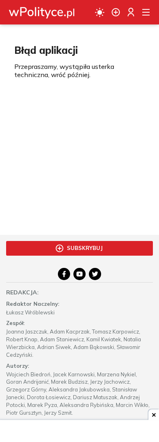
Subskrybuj (85, 248)
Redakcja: (22, 292)
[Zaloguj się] (131, 12)
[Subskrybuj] (116, 12)
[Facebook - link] (64, 274)
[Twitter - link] (95, 274)
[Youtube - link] (79, 274)
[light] (99, 12)
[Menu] (146, 12)
